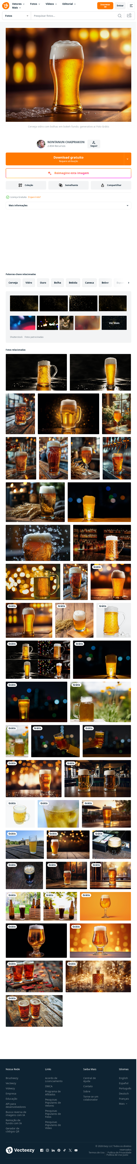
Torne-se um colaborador (89, 1096)
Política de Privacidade (117, 1150)
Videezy (10, 1086)
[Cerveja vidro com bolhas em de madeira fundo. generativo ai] (74, 618)
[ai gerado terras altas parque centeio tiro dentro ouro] (98, 974)
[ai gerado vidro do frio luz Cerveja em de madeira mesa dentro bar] (116, 411)
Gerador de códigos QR (12, 1128)
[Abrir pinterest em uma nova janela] (58, 1148)
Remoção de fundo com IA (14, 1119)
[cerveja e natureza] (100, 700)
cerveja (13, 280)
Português (122, 1086)
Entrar (120, 5)
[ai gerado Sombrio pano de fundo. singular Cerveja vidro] (68, 411)
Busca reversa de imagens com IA (16, 1111)
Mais (15, 7)
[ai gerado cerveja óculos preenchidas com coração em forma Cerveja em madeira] (34, 974)
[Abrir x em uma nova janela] (70, 1148)
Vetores (17, 4)
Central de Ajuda (88, 1077)
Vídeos (50, 4)
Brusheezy (12, 1076)
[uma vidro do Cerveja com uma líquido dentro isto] (105, 904)
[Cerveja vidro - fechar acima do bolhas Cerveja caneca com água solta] (58, 812)
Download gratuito (68, 159)
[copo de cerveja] (106, 812)
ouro (43, 280)
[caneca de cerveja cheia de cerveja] (20, 812)
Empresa (11, 1091)
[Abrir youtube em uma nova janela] (76, 1148)
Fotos (33, 4)
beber (105, 280)
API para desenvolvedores (16, 1103)
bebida (73, 280)
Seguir (93, 145)
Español (121, 1081)
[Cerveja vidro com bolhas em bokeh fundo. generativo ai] (111, 580)
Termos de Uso (94, 1150)
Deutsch (121, 1091)
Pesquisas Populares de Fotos (52, 1111)
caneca (89, 280)
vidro (29, 280)
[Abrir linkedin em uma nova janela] (53, 1148)
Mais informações (18, 203)
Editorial (67, 4)
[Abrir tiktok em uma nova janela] (64, 1148)
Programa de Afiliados (52, 1091)
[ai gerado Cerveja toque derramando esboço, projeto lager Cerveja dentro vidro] (117, 456)
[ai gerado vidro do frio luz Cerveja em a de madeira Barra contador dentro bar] (53, 456)
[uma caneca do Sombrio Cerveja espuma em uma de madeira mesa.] (111, 843)
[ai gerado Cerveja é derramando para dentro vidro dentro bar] (21, 456)
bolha (57, 280)
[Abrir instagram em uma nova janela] (47, 1148)
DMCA (48, 1084)
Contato (86, 1084)
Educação (11, 1096)
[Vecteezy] (5, 5)
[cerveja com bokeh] (33, 580)
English (120, 1076)
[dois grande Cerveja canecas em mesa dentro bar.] (97, 776)
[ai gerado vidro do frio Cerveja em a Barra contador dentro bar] (75, 580)
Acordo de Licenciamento (53, 1077)
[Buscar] (120, 16)
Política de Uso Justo (115, 1152)
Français (121, 1096)
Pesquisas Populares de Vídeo (52, 1123)
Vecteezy (11, 1081)
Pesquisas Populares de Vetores (52, 1100)
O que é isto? (34, 197)
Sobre (85, 1089)
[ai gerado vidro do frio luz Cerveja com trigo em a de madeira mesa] (35, 500)
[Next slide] (123, 280)
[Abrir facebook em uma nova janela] (41, 1148)
